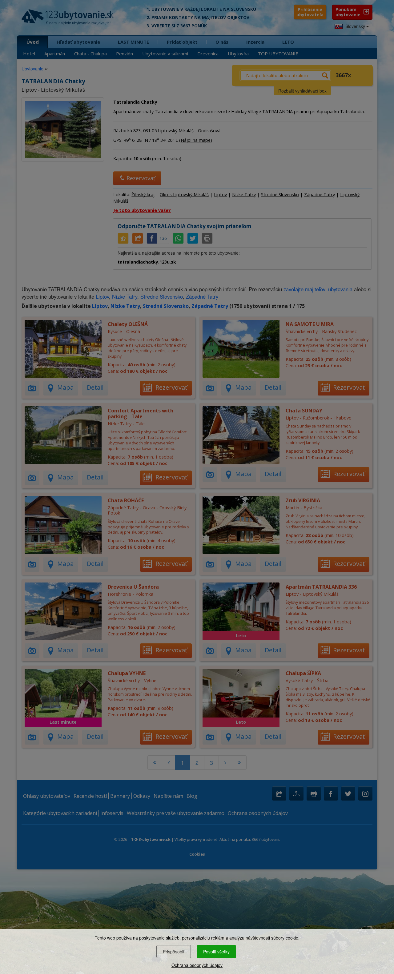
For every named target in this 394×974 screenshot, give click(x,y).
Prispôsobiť (173, 951)
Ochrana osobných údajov (197, 965)
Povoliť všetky (216, 951)
